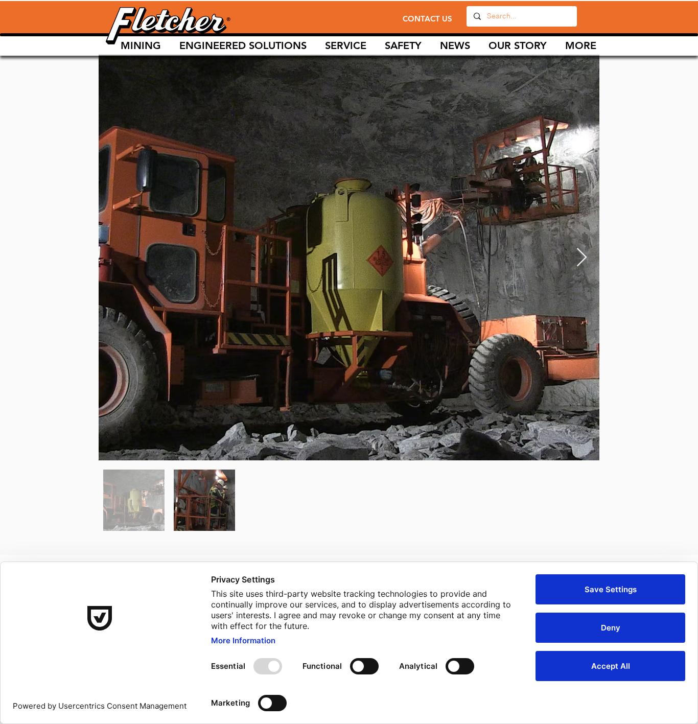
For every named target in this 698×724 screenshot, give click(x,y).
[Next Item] (582, 258)
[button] (346, 45)
